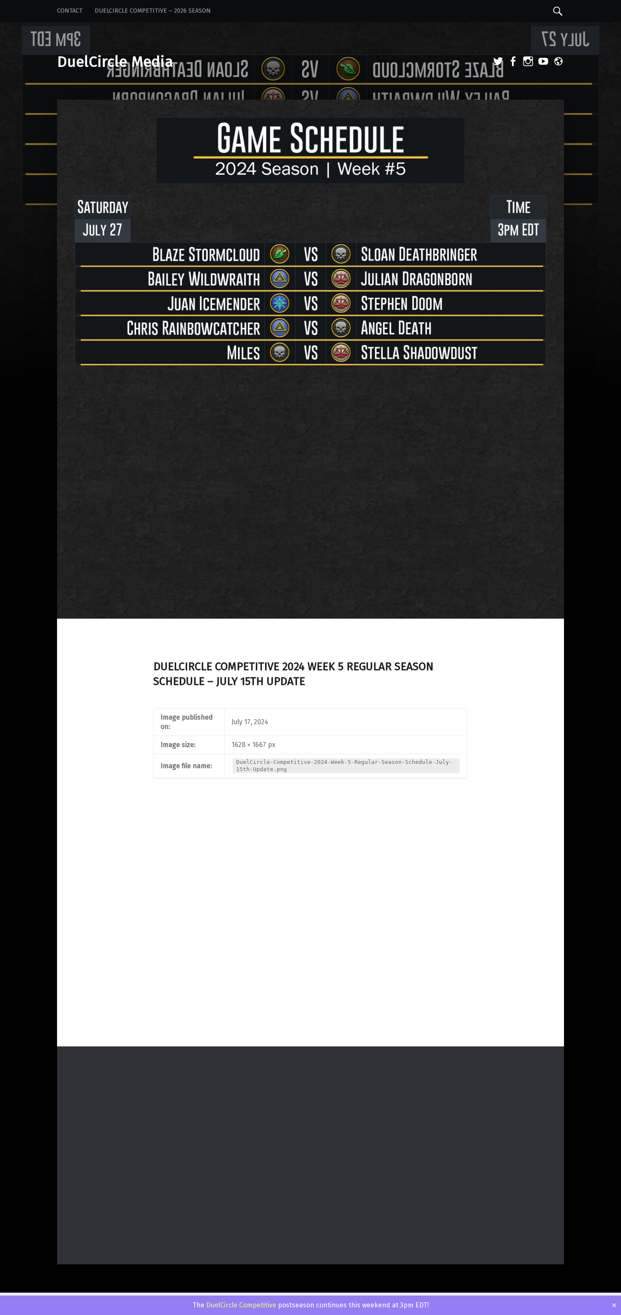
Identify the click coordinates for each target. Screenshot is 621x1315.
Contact (69, 10)
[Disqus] (310, 935)
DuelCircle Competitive (241, 1305)
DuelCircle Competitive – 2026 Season (153, 10)
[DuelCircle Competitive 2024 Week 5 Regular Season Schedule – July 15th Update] (310, 105)
